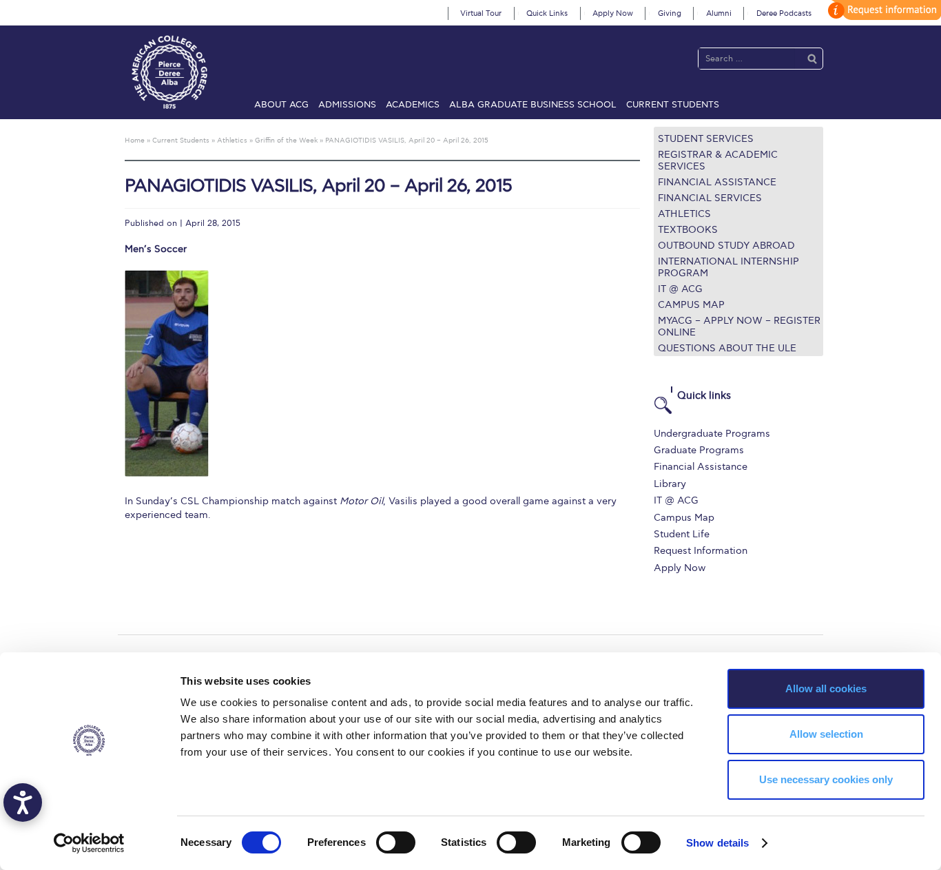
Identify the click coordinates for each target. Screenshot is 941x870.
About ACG (281, 104)
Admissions (347, 104)
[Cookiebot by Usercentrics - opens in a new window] (89, 843)
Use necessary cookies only (826, 779)
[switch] (395, 842)
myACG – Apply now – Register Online (739, 326)
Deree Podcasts (783, 13)
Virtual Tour (480, 13)
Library (670, 484)
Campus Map (691, 305)
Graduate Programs (699, 450)
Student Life (682, 534)
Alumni (719, 13)
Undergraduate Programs (712, 433)
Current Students (672, 104)
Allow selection (826, 734)
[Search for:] (747, 58)
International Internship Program (728, 267)
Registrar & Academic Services (718, 160)
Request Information (700, 551)
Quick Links (547, 13)
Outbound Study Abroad (726, 245)
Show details (717, 843)
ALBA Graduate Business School (533, 104)
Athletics (684, 214)
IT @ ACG (680, 289)
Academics (413, 104)
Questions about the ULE (727, 348)
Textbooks (688, 230)
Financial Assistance (717, 182)
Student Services (706, 139)
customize (882, 10)
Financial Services (710, 198)
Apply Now (612, 13)
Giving (669, 13)
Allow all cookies (826, 688)
